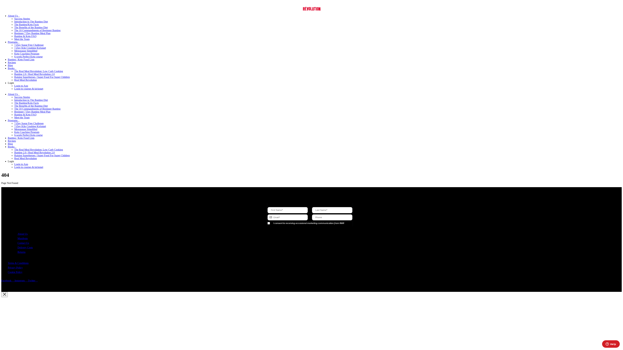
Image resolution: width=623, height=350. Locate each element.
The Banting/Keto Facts (26, 24)
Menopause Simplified (25, 50)
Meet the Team (22, 39)
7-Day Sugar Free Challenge (29, 45)
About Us (13, 15)
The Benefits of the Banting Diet (31, 27)
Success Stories (22, 18)
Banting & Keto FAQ (25, 36)
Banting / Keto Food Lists (21, 59)
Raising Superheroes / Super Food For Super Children (42, 77)
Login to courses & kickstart (28, 88)
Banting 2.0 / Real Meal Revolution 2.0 (34, 74)
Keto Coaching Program (26, 53)
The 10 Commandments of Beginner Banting (37, 30)
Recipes (12, 62)
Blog (10, 65)
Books (11, 68)
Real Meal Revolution (25, 80)
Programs (13, 42)
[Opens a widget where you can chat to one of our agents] (611, 344)
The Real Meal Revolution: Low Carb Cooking (38, 71)
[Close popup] (4, 294)
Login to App (21, 85)
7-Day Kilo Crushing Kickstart (30, 48)
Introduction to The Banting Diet (31, 21)
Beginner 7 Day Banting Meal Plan (32, 33)
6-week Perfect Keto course (28, 56)
